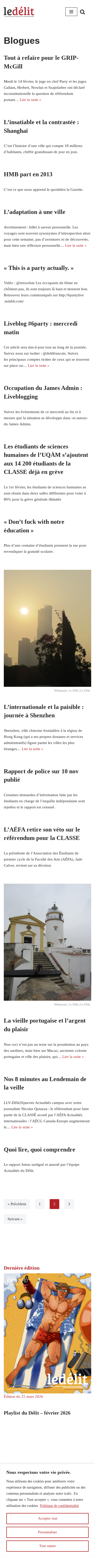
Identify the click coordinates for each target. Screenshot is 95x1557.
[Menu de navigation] (71, 11)
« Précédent (17, 1204)
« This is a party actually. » (39, 268)
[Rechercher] (82, 12)
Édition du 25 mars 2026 (23, 1396)
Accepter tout (47, 1518)
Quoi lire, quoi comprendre (39, 1149)
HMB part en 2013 (28, 174)
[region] (47, 1510)
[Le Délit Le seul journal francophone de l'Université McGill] (19, 11)
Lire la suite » (30, 100)
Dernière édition (22, 1268)
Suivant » (15, 1219)
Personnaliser (47, 1532)
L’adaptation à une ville (34, 212)
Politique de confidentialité (59, 1506)
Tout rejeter (47, 1546)
